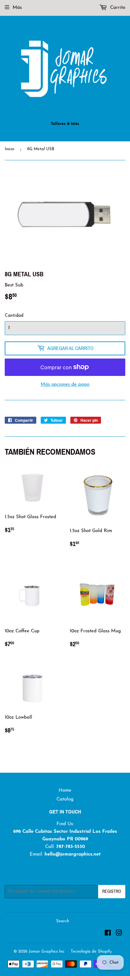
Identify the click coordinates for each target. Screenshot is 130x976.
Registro (111, 891)
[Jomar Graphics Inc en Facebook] (107, 934)
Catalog (65, 799)
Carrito (117, 7)
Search (62, 921)
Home (65, 790)
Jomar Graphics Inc (46, 951)
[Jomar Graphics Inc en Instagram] (119, 934)
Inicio (9, 149)
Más (17, 7)
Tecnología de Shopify (91, 951)
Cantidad (14, 315)
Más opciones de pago (65, 384)
